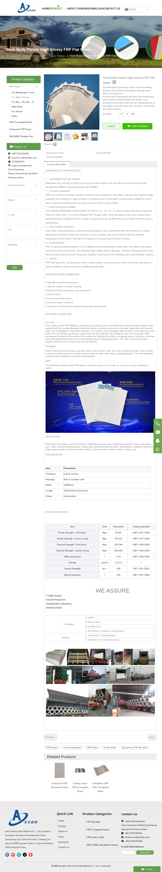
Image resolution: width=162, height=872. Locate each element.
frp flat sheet (109, 747)
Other (14, 116)
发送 (14, 267)
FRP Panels (52, 747)
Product (62, 826)
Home (61, 820)
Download (63, 842)
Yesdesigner (105, 866)
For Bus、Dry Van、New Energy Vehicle (26, 102)
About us (62, 831)
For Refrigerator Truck (23, 92)
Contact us (63, 847)
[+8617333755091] (158, 423)
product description (56, 164)
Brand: (100, 153)
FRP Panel (14, 86)
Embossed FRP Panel (20, 129)
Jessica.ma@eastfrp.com (24, 157)
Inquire (111, 126)
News (61, 836)
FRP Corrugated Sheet (20, 122)
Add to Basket (140, 126)
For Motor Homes (21, 97)
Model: (49, 153)
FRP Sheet (92, 747)
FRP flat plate (93, 822)
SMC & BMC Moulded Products (102, 845)
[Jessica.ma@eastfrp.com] (158, 431)
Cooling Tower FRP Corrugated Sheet (80, 787)
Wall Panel (17, 106)
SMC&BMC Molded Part (21, 136)
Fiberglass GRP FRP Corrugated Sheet (100, 787)
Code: (49, 157)
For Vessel (17, 111)
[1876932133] (158, 440)
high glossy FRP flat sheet (135, 747)
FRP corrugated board (98, 829)
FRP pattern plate (95, 837)
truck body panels (72, 747)
